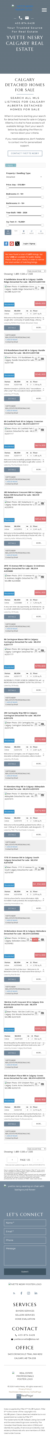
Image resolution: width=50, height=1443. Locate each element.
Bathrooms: (15, 203)
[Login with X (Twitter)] (17, 245)
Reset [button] (31, 232)
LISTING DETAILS (12, 327)
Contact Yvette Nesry (25, 153)
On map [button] (23, 232)
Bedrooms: (15, 194)
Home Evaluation (25, 1319)
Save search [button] (8, 232)
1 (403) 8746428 (11, 340)
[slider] (7, 187)
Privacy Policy (25, 1389)
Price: (15, 184)
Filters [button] (40, 232)
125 (28, 1159)
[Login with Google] (12, 245)
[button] (25, 153)
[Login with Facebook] (6, 245)
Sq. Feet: (15, 222)
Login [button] (29, 243)
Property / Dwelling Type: (18, 173)
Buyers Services (25, 1311)
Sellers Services (25, 1315)
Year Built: (16, 212)
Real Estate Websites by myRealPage (25, 1392)
